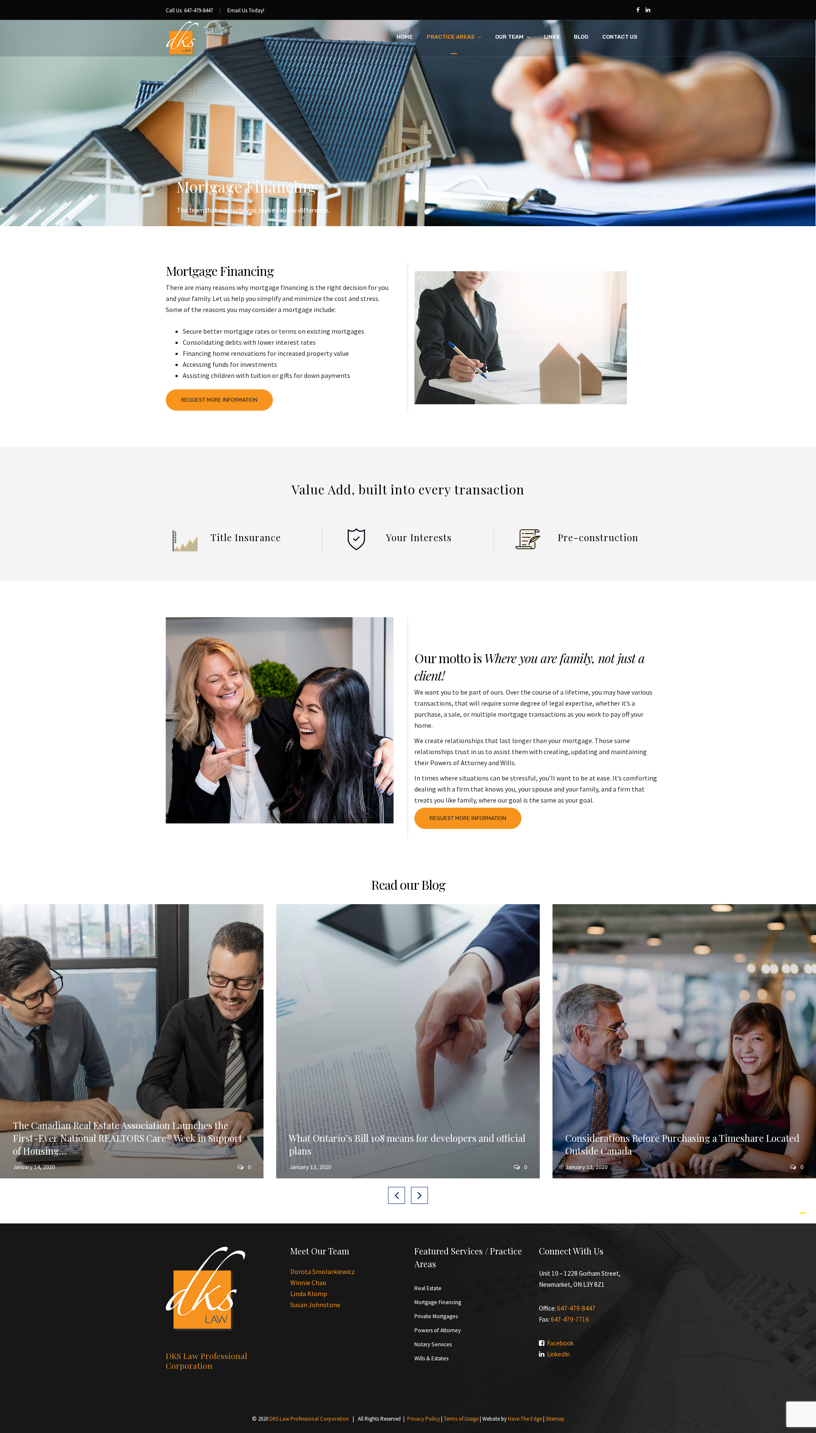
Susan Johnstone (315, 1304)
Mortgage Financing (437, 1302)
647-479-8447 (576, 1308)
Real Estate (428, 1288)
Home (405, 37)
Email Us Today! (245, 10)
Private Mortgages (436, 1316)
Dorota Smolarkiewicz (322, 1271)
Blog (581, 37)
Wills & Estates (431, 1358)
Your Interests (419, 537)
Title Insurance (245, 537)
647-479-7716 (570, 1319)
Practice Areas (451, 37)
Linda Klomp (308, 1293)
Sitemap (555, 1418)
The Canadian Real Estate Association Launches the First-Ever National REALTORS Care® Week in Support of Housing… (127, 1138)
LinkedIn (558, 1354)
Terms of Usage (461, 1418)
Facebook (560, 1343)
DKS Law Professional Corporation (309, 1418)
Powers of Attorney (437, 1330)
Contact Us (620, 37)
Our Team (509, 37)
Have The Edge (525, 1418)
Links (552, 37)
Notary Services (433, 1344)
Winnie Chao (308, 1282)
